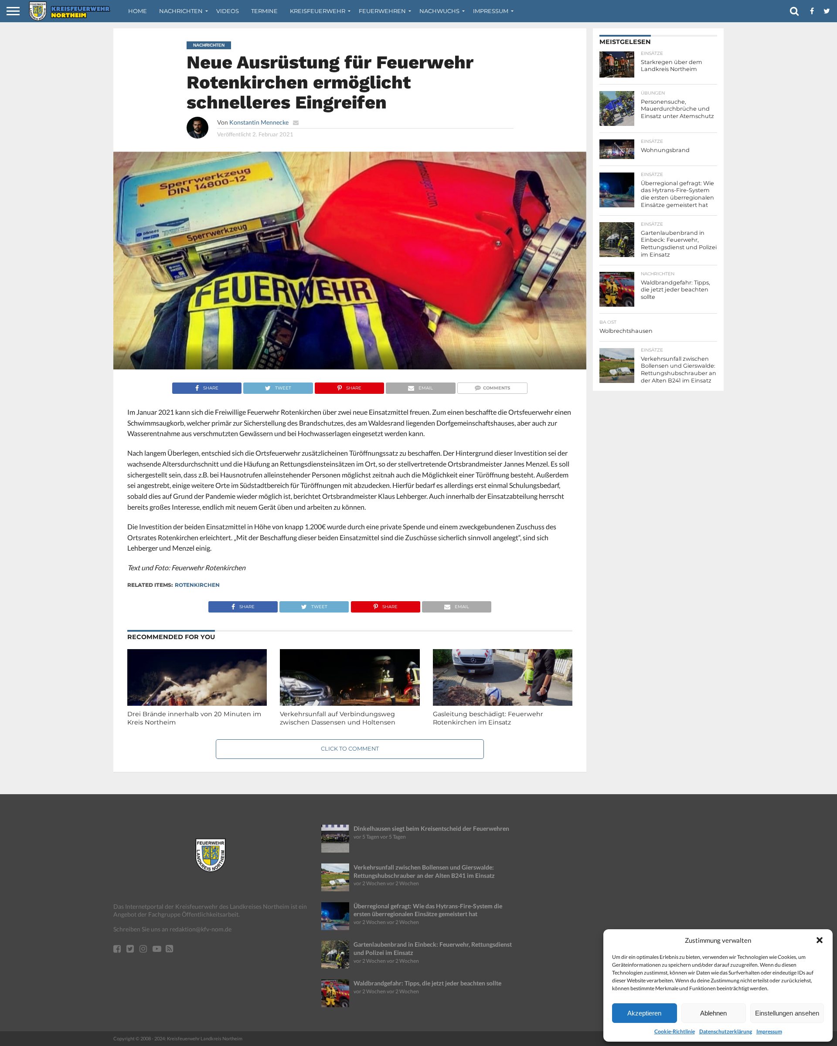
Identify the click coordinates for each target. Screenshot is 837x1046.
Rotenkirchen (197, 585)
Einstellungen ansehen (787, 1013)
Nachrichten (181, 10)
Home (137, 10)
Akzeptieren (644, 1013)
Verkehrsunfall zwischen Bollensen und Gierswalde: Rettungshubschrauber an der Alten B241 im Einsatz (424, 871)
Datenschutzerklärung (725, 1031)
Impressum (769, 1031)
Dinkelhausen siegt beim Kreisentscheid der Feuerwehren (431, 828)
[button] (819, 940)
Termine (264, 10)
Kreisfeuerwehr (317, 10)
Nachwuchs (439, 10)
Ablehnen (713, 1013)
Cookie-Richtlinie (674, 1031)
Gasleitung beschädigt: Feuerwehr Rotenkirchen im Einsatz (488, 718)
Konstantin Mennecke (259, 122)
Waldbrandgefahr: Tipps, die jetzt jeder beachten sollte (427, 983)
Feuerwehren (382, 10)
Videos (227, 10)
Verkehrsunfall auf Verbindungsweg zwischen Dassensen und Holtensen (337, 718)
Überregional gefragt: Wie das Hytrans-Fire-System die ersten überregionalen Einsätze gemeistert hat (428, 910)
